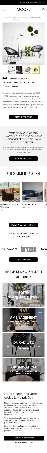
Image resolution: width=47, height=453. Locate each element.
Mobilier (9, 18)
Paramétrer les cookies (24, 442)
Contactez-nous (23, 159)
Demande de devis (23, 117)
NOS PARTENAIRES (23, 260)
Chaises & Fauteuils (18, 78)
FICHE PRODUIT (33, 108)
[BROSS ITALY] (28, 249)
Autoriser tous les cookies (24, 438)
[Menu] (4, 9)
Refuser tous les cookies (24, 447)
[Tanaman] (8, 249)
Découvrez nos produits (23, 225)
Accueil (5, 18)
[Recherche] (43, 9)
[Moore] (23, 9)
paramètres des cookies (14, 423)
